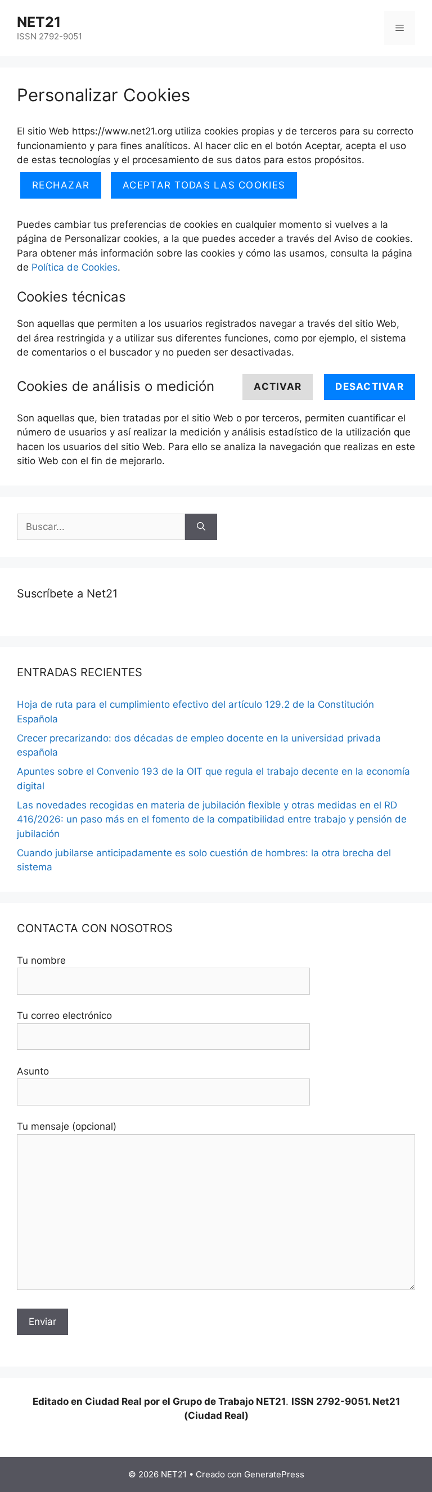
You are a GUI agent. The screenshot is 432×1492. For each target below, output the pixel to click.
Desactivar (369, 386)
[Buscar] (201, 527)
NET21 (39, 22)
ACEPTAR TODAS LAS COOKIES (204, 185)
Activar (278, 386)
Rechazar (60, 185)
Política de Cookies (75, 267)
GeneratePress (274, 1474)
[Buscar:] (101, 527)
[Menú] (399, 28)
